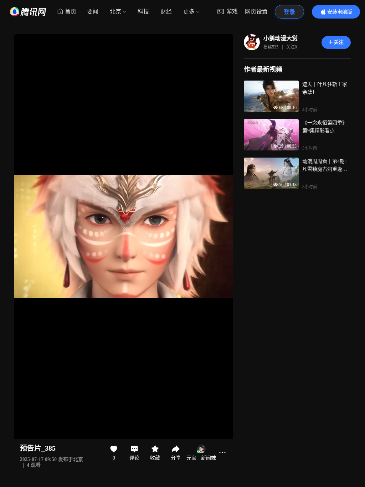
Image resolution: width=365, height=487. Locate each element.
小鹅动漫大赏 (280, 38)
